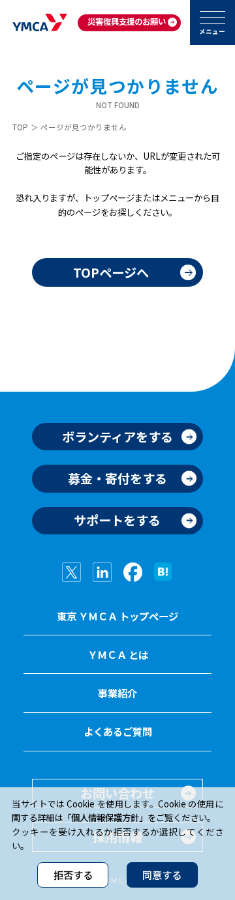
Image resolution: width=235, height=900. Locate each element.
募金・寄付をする (117, 478)
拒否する (73, 874)
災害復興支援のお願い (126, 21)
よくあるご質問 (118, 731)
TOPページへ (111, 272)
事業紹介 (117, 693)
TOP (20, 127)
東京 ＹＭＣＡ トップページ (117, 616)
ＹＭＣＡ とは (117, 654)
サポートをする (117, 520)
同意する (161, 874)
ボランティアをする (117, 437)
